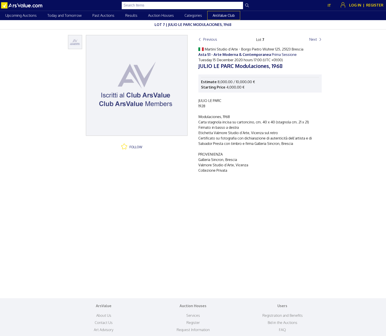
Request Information (193, 330)
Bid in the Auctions (282, 322)
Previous (210, 39)
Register (193, 322)
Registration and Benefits (282, 315)
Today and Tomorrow (64, 15)
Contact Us (104, 322)
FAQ (282, 330)
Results (131, 15)
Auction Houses (161, 15)
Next (313, 39)
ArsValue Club (224, 15)
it (329, 5)
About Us (103, 315)
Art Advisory (103, 330)
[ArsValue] (22, 5)
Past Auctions (103, 15)
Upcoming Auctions (21, 15)
